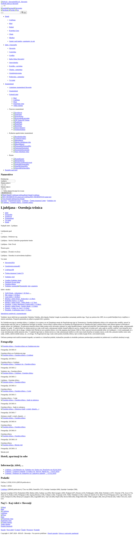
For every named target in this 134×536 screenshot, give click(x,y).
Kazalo (3, 530)
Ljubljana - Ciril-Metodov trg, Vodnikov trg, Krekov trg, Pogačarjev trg (33, 470)
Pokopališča (27, 146)
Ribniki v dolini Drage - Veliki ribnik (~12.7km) (21, 302)
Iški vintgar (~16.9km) (12, 295)
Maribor (12, 38)
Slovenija (12, 48)
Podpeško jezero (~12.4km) (14, 301)
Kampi (22, 159)
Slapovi (22, 128)
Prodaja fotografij (6, 526)
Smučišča (24, 166)
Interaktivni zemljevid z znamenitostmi (13, 313)
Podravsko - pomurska (16, 77)
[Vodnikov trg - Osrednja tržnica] (18, 364)
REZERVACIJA (6, 193)
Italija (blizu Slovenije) (16, 59)
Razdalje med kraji (11, 170)
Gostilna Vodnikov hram (13, 280)
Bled (10, 23)
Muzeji (22, 144)
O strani (17, 530)
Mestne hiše (27, 142)
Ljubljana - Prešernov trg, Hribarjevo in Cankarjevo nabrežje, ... (30, 473)
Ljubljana (12, 20)
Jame (20, 114)
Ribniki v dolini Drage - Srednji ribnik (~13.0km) (21, 306)
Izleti (6, 213)
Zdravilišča (26, 168)
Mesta (21, 140)
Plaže (20, 124)
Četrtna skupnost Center (38, 201)
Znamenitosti (9, 84)
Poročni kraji (28, 162)
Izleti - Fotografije (11, 45)
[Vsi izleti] (2, 233)
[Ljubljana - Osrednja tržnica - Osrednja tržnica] (17, 202)
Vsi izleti (12, 80)
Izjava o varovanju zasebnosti (68, 533)
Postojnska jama (18, 104)
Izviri (20, 113)
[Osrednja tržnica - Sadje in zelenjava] (20, 400)
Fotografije (8, 215)
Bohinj (11, 27)
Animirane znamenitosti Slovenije (20, 87)
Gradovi (23, 138)
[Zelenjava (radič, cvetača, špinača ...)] (20, 409)
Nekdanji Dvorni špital (12, 282)
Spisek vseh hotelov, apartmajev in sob (22, 41)
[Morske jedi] (12, 445)
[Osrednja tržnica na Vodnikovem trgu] (20, 346)
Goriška (11, 55)
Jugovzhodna (13, 62)
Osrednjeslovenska (15, 73)
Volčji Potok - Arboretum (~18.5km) (17, 293)
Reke (20, 126)
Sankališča (25, 164)
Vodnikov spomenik (11, 286)
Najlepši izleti (13, 94)
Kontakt (37, 530)
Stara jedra (25, 152)
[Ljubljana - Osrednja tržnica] (17, 373)
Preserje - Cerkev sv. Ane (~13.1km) (17, 308)
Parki (20, 122)
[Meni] (4, 6)
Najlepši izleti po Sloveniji (9, 3)
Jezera (21, 116)
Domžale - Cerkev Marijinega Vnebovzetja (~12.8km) (23, 304)
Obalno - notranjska (15, 70)
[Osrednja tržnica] (13, 382)
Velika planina (18, 105)
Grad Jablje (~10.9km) (12, 297)
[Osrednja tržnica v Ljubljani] (17, 355)
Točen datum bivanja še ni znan (13, 191)
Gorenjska (12, 52)
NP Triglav (26, 120)
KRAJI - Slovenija (21, 2)
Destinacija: (5, 179)
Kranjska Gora (14, 31)
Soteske (22, 129)
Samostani (25, 148)
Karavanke (26, 118)
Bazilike (23, 137)
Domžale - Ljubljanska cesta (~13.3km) (18, 310)
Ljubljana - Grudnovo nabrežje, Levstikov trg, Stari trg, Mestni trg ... (32, 471)
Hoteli (7, 16)
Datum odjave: (6, 187)
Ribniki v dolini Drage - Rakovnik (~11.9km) (20, 299)
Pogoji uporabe (53, 533)
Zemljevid (8, 216)
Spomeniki (25, 150)
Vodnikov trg (51, 201)
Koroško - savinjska (15, 66)
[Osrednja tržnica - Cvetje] (16, 391)
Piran (15, 102)
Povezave (30, 530)
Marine (22, 161)
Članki (23, 530)
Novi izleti (10, 530)
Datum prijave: (6, 183)
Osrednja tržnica (10, 284)
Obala (11, 34)
